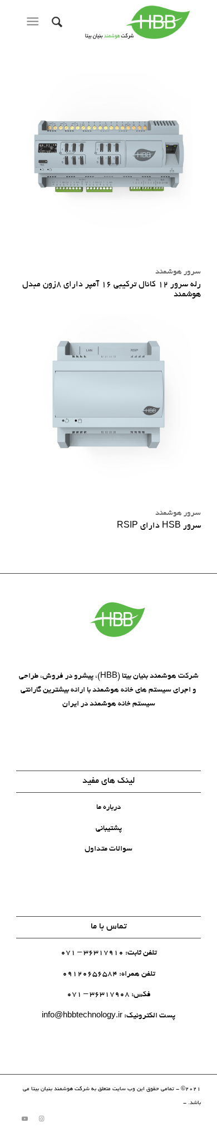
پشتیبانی (109, 828)
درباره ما (108, 807)
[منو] (35, 22)
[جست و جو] (55, 22)
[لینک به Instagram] (41, 1119)
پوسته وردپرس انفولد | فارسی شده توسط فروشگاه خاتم (114, 1103)
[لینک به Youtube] (24, 1119)
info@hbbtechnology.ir (82, 1016)
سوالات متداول (108, 849)
